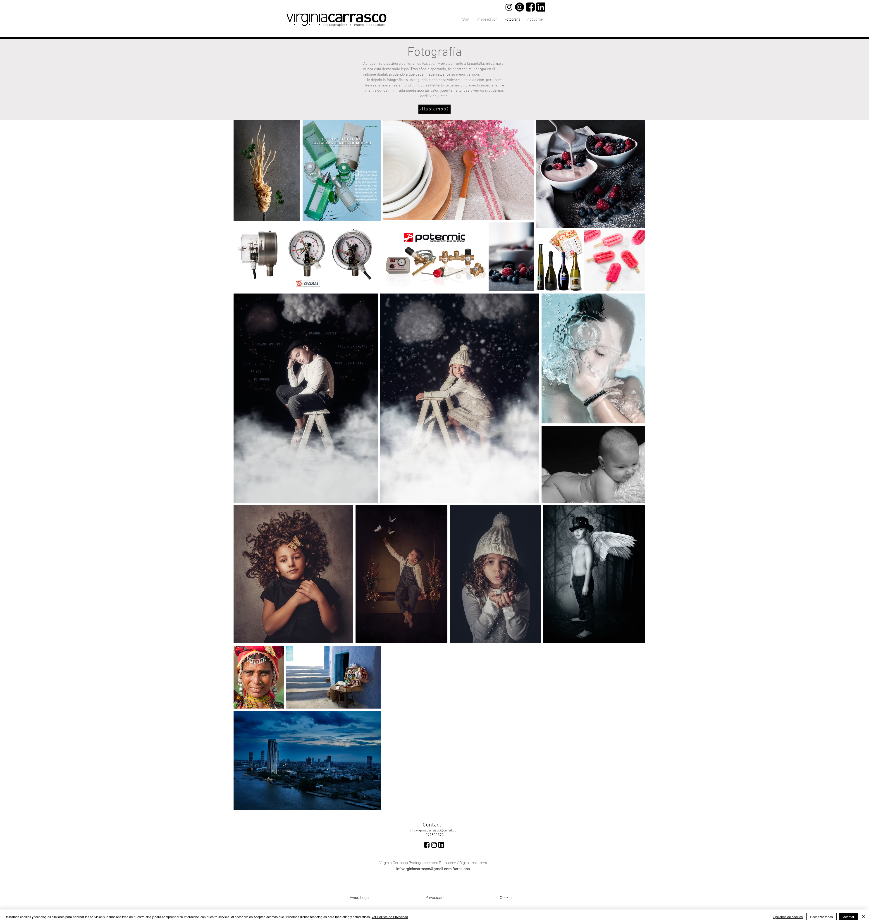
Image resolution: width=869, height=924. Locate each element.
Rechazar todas (821, 916)
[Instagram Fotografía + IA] (508, 7)
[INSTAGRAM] (434, 845)
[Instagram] (519, 7)
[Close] (863, 916)
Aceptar (848, 916)
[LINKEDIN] (540, 7)
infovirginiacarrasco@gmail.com (434, 830)
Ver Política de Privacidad (390, 916)
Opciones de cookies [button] (788, 916)
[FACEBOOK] (530, 7)
